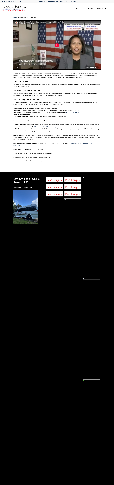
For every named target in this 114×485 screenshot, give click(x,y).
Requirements (76, 112)
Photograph (69, 112)
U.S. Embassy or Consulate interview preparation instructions (50, 126)
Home (15, 17)
